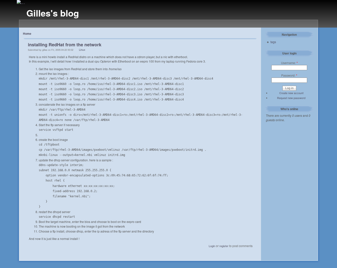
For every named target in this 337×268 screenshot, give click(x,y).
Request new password (291, 98)
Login (212, 246)
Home (27, 33)
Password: (289, 75)
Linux (82, 49)
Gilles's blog (52, 12)
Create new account (291, 93)
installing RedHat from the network (64, 44)
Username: (289, 63)
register (223, 246)
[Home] (21, 4)
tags (273, 42)
